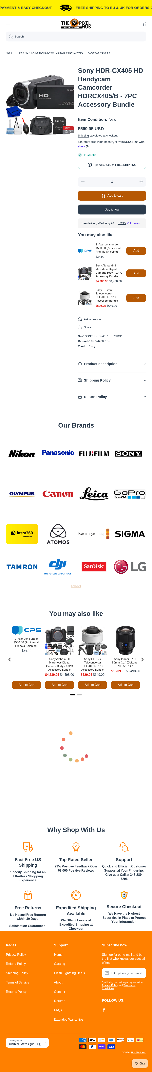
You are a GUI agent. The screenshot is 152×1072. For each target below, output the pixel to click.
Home (9, 52)
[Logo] (76, 23)
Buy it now (112, 209)
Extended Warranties (68, 1019)
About (58, 982)
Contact (59, 991)
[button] (144, 24)
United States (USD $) (25, 1044)
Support (124, 859)
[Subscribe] (141, 973)
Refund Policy (16, 963)
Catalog (59, 963)
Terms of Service (17, 982)
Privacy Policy (16, 954)
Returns (59, 1001)
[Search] (9, 36)
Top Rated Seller (76, 859)
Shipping (83, 135)
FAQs (58, 1010)
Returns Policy (16, 991)
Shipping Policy (17, 973)
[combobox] (76, 36)
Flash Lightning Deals (69, 973)
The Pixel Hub (138, 1052)
